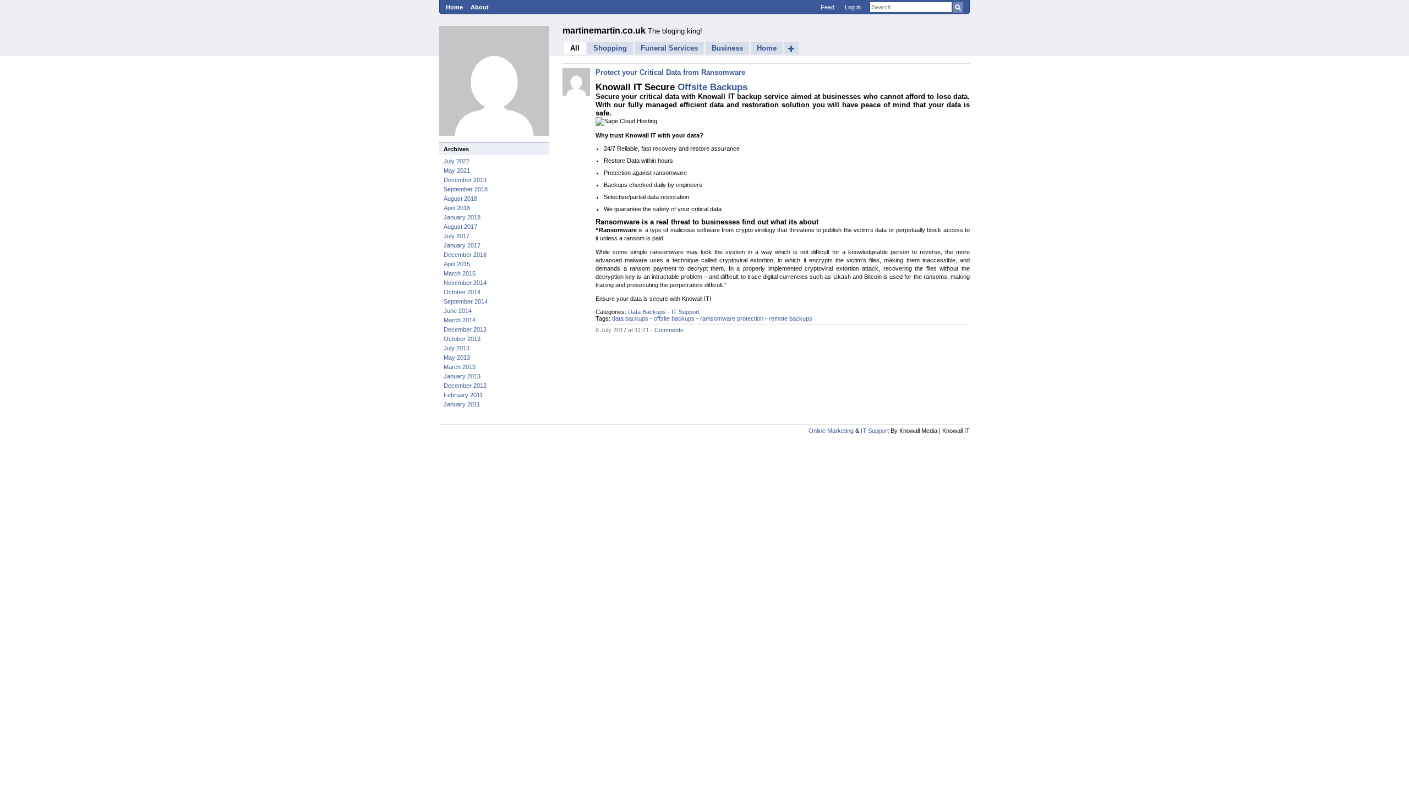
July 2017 (456, 236)
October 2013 (462, 339)
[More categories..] (791, 48)
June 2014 (458, 310)
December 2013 (465, 329)
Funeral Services (669, 48)
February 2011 (463, 395)
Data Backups (647, 312)
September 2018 (466, 189)
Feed (827, 7)
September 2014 (466, 301)
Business (727, 48)
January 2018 (462, 217)
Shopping (610, 48)
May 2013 (457, 357)
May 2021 (457, 170)
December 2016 (465, 254)
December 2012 (465, 385)
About (480, 7)
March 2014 (460, 320)
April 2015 (457, 264)
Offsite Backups (712, 87)
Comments (669, 330)
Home (454, 7)
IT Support (685, 312)
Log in (853, 7)
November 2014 (465, 282)
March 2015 (460, 273)
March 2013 (460, 367)
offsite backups (674, 318)
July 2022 (456, 161)
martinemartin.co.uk (605, 30)
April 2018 (457, 208)
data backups (630, 318)
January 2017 (462, 245)
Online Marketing (831, 430)
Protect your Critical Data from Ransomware (670, 72)
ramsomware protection (731, 318)
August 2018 (460, 198)
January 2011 (462, 404)
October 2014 (462, 292)
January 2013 (462, 376)
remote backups (790, 318)
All (575, 48)
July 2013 (456, 348)
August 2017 (460, 226)
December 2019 (465, 180)
